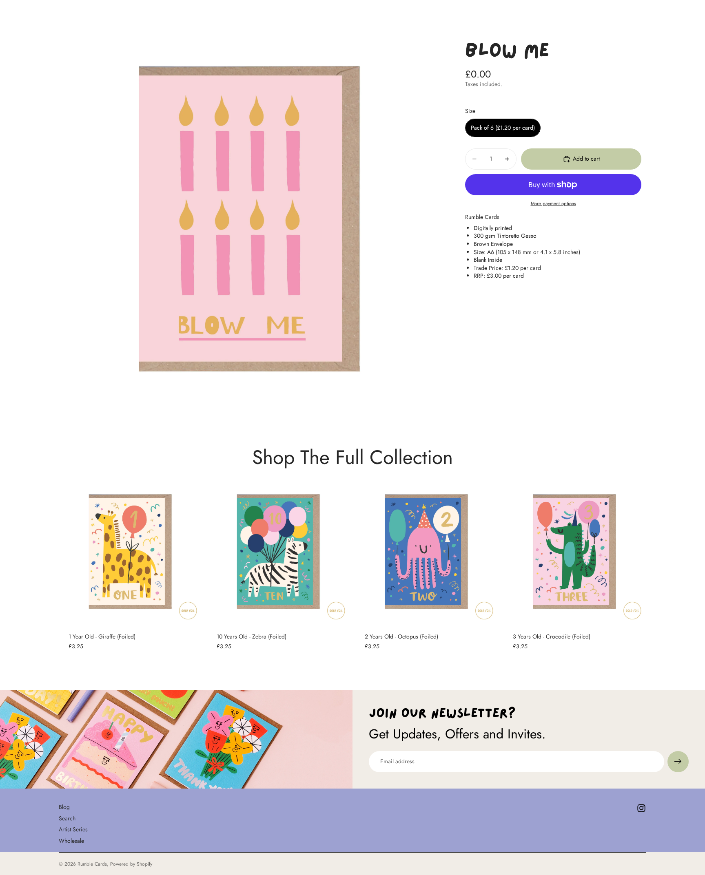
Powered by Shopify (131, 864)
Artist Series (73, 829)
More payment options (553, 203)
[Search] (602, 14)
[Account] (619, 14)
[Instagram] (641, 808)
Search (67, 818)
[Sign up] (678, 761)
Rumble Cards (92, 864)
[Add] (189, 610)
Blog (64, 807)
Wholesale (71, 841)
